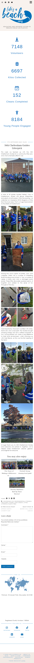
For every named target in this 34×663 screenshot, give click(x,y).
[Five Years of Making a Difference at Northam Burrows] (9, 464)
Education (19, 657)
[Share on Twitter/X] (9, 498)
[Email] (12, 2)
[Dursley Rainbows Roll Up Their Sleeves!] (17, 482)
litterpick (4, 504)
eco (13, 501)
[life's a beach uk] (17, 13)
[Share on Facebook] (7, 498)
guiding (11, 502)
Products (17, 658)
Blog (25, 142)
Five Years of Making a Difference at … (9, 473)
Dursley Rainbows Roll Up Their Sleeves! (17, 492)
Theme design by (17, 660)
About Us (26, 654)
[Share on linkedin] (14, 498)
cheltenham (7, 501)
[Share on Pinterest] (11, 498)
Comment (5, 525)
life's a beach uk (15, 654)
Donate (27, 657)
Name (3, 545)
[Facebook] (5, 2)
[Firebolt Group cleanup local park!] (25, 464)
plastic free (12, 504)
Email (3, 552)
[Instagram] (2, 2)
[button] (31, 2)
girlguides (4, 502)
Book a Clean (15, 655)
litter (26, 502)
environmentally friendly (23, 501)
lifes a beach (18, 502)
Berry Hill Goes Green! (26, 508)
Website (3, 559)
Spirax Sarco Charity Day (8, 508)
